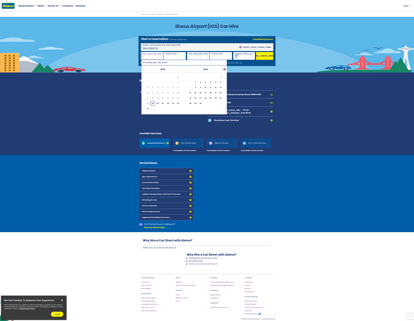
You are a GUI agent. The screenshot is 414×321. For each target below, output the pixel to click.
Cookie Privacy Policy (27, 308)
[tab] (155, 143)
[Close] (62, 300)
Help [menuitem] (406, 5)
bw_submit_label (264, 56)
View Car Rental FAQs (154, 227)
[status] (150, 48)
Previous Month (146, 69)
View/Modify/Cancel (263, 39)
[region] (34, 308)
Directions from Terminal (226, 120)
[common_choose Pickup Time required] (174, 56)
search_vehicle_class (229, 63)
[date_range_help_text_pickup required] (152, 56)
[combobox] (207, 47)
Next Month (222, 69)
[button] (152, 103)
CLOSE (57, 314)
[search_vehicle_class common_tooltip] (241, 63)
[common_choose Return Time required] (221, 56)
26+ (236, 57)
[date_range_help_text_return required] (198, 56)
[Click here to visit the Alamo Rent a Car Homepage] (7, 6)
